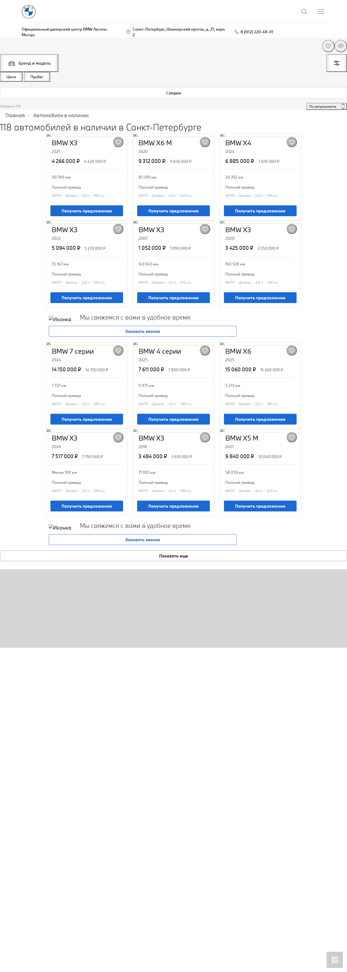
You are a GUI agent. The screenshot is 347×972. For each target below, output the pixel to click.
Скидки (173, 93)
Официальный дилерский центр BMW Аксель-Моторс (65, 32)
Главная (15, 115)
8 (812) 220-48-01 (256, 31)
